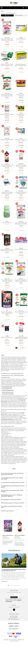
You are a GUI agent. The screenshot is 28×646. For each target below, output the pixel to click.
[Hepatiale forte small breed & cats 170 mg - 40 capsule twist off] (21, 328)
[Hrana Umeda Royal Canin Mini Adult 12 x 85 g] (7, 268)
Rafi (7, 310)
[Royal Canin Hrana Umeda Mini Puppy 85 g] (21, 182)
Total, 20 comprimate (7, 222)
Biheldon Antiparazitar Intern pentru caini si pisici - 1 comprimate (21, 65)
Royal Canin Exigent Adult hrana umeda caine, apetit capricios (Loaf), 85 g (7, 39)
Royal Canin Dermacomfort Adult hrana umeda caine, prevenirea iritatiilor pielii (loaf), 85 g (21, 280)
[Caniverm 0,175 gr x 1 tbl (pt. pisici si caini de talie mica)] (7, 55)
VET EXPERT (21, 163)
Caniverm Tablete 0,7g (21, 38)
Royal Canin (7, 37)
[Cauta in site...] (26, 7)
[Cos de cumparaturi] (23, 7)
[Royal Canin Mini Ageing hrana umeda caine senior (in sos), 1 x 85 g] (7, 83)
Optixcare (21, 248)
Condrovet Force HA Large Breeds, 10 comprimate (7, 193)
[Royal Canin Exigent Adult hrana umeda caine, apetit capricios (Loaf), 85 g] (7, 27)
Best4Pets (7, 163)
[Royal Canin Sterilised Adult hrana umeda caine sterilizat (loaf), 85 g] (21, 211)
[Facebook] (14, 610)
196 (23, 347)
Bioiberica (7, 190)
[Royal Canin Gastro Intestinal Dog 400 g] (7, 108)
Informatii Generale (13, 623)
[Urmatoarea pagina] (25, 348)
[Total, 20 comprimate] (7, 211)
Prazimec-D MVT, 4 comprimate (21, 115)
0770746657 (15, 617)
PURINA (7, 336)
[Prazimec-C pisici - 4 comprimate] (21, 83)
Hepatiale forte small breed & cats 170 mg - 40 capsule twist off (21, 338)
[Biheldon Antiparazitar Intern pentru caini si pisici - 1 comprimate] (21, 55)
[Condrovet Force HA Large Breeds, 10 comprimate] (7, 182)
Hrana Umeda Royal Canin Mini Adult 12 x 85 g (7, 280)
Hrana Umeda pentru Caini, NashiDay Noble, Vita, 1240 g (7, 250)
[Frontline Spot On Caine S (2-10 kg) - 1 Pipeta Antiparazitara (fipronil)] (21, 130)
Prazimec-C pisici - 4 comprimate (21, 95)
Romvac (7, 221)
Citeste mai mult (5, 581)
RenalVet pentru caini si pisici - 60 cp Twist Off (21, 165)
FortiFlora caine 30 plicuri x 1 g (7, 338)
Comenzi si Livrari (13, 626)
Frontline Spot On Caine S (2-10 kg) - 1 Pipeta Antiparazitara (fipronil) (21, 140)
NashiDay (7, 248)
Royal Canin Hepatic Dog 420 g (7, 140)
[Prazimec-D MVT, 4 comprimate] (21, 108)
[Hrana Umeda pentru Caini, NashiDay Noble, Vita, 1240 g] (7, 240)
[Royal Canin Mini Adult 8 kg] (21, 299)
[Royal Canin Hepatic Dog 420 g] (7, 131)
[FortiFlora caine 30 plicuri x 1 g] (7, 328)
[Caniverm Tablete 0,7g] (21, 27)
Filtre (8, 15)
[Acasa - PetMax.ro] (14, 3)
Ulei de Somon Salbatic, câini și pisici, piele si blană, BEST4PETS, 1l (7, 165)
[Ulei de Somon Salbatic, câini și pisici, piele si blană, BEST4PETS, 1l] (7, 156)
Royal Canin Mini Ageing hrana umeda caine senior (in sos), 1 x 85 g (7, 95)
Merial (21, 138)
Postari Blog (14, 550)
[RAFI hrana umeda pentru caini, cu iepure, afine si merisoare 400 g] (7, 299)
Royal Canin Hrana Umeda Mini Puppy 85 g (21, 193)
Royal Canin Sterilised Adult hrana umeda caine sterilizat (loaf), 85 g (21, 223)
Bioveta (21, 37)
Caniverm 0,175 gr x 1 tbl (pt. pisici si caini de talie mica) (7, 65)
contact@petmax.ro (14, 619)
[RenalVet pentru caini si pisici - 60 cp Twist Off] (21, 156)
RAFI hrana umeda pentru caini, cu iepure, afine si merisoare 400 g (7, 312)
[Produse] (2, 8)
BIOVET (21, 93)
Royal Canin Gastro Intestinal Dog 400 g (7, 115)
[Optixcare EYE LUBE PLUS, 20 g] (21, 240)
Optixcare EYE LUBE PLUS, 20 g (21, 250)
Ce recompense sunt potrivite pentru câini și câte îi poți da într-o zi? (13, 570)
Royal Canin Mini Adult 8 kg (21, 312)
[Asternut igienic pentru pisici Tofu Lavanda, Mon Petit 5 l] (8, 526)
